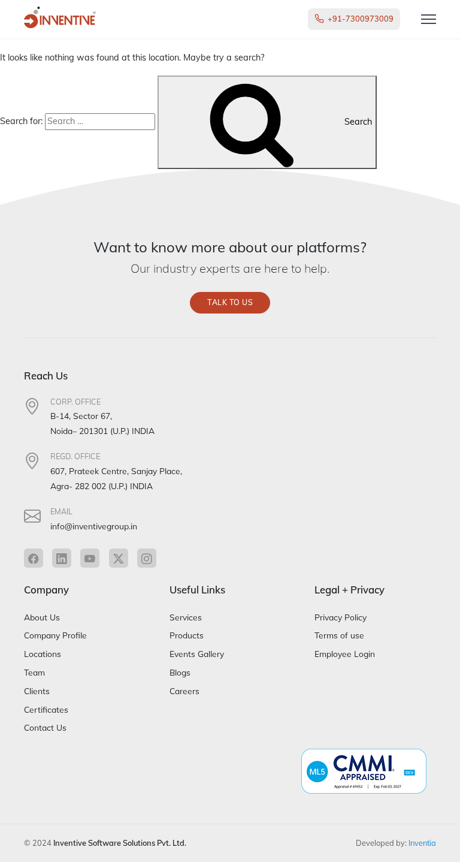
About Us (42, 617)
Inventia (422, 843)
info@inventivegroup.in (93, 526)
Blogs (180, 672)
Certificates (46, 709)
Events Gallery (197, 654)
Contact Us (45, 727)
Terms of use (339, 635)
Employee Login (344, 654)
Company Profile (55, 635)
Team (34, 672)
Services (186, 617)
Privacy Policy (340, 617)
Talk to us (230, 302)
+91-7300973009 (361, 18)
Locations (42, 654)
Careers (184, 691)
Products (187, 635)
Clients (37, 691)
